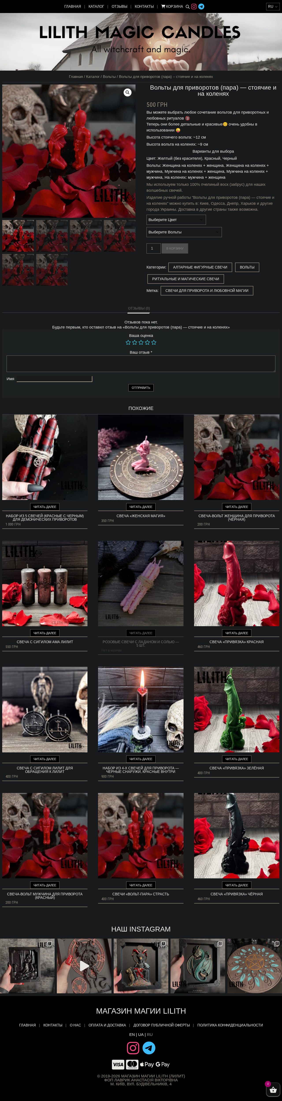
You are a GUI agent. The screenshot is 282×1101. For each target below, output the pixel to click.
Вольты (109, 77)
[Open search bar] (188, 7)
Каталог (96, 6)
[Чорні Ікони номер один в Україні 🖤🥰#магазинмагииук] (84, 966)
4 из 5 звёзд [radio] (147, 342)
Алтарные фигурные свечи (200, 267)
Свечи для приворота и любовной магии (207, 291)
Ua (141, 1034)
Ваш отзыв (141, 352)
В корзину (175, 248)
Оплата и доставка (107, 1025)
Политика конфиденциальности (230, 1025)
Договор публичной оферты (162, 1025)
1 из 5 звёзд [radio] (128, 342)
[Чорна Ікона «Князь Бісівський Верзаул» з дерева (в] (27, 966)
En (132, 1034)
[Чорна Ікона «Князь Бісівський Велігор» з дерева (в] (141, 966)
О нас (75, 1025)
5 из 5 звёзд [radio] (153, 342)
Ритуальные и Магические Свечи (185, 279)
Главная (72, 6)
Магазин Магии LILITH (141, 1011)
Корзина (174, 6)
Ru (150, 1034)
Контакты (144, 6)
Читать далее (44, 507)
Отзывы (119, 6)
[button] (128, 92)
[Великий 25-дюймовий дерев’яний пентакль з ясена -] (254, 966)
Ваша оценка (141, 335)
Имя (10, 379)
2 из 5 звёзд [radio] (134, 342)
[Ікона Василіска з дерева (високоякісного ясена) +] (198, 966)
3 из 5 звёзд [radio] (141, 342)
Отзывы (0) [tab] (139, 308)
